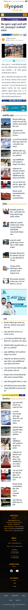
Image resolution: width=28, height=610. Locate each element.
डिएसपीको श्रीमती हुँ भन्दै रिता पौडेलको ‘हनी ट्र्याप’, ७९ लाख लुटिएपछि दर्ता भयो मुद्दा (17, 257)
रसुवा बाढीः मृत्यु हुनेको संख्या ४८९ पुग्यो (15, 381)
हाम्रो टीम (18, 600)
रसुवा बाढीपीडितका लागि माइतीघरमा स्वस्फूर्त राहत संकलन (19, 162)
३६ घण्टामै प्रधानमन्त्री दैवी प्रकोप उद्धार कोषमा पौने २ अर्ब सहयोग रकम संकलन (20, 143)
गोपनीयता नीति (15, 595)
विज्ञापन (23, 595)
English (14, 586)
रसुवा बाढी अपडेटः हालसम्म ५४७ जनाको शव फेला (19, 133)
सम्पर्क (10, 600)
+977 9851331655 (15, 557)
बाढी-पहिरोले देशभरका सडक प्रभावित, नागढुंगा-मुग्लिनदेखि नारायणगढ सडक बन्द (15, 388)
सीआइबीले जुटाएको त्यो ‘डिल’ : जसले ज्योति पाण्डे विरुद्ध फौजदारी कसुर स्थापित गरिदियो (17, 213)
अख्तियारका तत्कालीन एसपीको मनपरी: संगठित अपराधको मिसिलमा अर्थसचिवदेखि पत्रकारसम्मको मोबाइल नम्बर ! (17, 228)
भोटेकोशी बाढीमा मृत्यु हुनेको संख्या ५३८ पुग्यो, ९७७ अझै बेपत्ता (19, 153)
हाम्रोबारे (6, 595)
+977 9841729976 (15, 552)
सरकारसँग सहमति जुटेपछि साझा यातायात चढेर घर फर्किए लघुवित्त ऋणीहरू (17, 244)
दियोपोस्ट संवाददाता (10, 38)
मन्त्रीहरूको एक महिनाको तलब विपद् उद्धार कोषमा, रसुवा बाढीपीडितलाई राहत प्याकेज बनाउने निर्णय (19, 173)
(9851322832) (20, 528)
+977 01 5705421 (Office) (16, 546)
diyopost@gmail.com (16, 543)
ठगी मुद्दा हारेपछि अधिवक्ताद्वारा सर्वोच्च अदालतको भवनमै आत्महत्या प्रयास (16, 270)
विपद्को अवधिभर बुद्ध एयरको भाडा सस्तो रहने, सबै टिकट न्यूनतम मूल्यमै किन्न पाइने (20, 123)
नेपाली (15, 583)
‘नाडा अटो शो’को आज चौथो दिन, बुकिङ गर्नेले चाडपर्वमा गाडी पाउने (19, 184)
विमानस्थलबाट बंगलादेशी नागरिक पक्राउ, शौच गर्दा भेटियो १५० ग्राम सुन (17, 281)
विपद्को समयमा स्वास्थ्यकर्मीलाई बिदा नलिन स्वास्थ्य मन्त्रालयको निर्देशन (19, 195)
